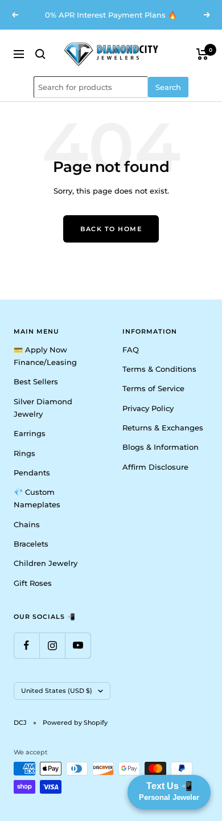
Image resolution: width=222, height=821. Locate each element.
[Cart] (202, 54)
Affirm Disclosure (155, 466)
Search (168, 87)
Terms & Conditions (159, 368)
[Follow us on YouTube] (78, 645)
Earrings (30, 433)
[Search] (40, 54)
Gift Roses (33, 583)
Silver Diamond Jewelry (43, 407)
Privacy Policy (148, 408)
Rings (24, 453)
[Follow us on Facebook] (26, 645)
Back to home (111, 229)
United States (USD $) (56, 691)
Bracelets (31, 543)
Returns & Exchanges (162, 427)
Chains (27, 524)
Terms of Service (153, 388)
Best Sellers (36, 381)
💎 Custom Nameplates (37, 498)
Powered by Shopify (75, 722)
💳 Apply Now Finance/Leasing (45, 356)
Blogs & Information (160, 446)
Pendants (32, 472)
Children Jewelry (45, 563)
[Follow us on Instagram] (52, 645)
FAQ (130, 349)
